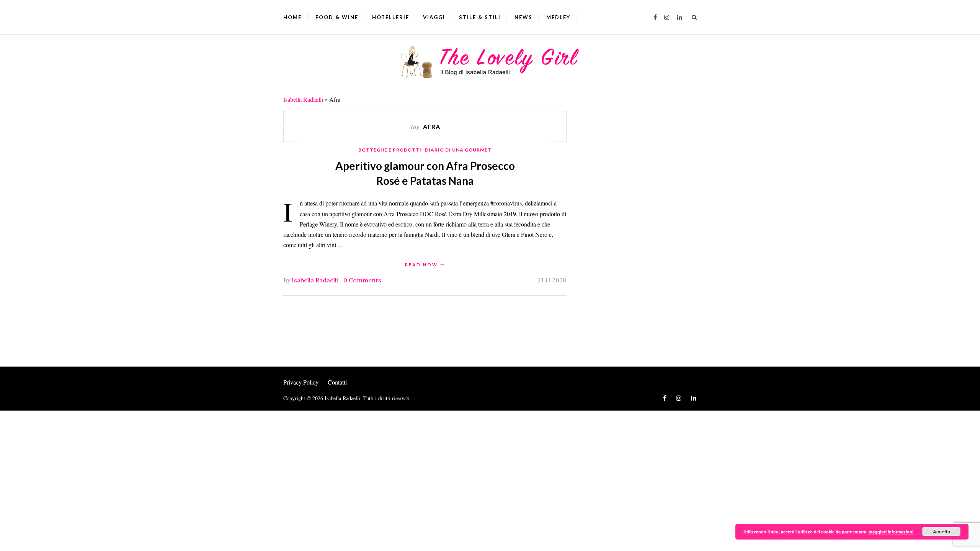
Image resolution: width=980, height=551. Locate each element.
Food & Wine (336, 17)
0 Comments (362, 280)
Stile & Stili (480, 17)
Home (292, 17)
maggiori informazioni (891, 532)
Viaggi (434, 17)
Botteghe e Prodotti (389, 150)
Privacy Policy (300, 382)
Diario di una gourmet (458, 150)
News (523, 17)
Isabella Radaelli (303, 99)
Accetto (941, 531)
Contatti (337, 382)
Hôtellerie (390, 17)
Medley (558, 17)
